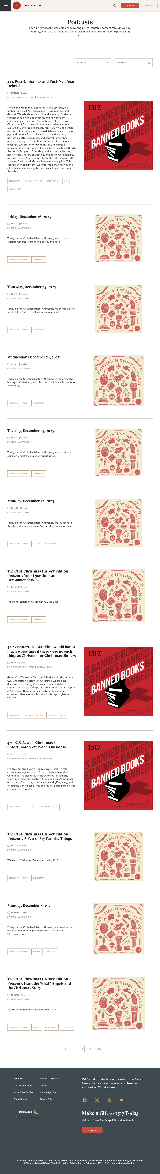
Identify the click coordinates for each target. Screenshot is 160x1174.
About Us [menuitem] (18, 1078)
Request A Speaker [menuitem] (49, 1078)
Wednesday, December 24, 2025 (33, 357)
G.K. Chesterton (56, 715)
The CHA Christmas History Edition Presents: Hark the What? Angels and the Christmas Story (39, 983)
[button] (114, 5)
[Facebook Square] (85, 1100)
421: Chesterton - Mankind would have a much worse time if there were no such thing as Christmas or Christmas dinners (41, 651)
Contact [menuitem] (44, 1085)
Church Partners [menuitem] (21, 1099)
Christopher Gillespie (22, 97)
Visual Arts (15, 189)
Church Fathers (33, 181)
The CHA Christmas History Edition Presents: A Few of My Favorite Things (39, 836)
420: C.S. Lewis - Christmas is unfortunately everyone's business (36, 745)
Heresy (36, 544)
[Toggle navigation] (5, 5)
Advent (37, 951)
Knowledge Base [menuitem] (48, 1092)
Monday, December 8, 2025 (29, 905)
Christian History (18, 259)
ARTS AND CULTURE (34, 715)
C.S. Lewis (30, 807)
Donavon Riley (44, 97)
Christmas (14, 181)
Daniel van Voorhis (20, 228)
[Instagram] (109, 1100)
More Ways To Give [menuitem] (23, 1092)
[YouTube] (121, 1100)
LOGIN (149, 5)
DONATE (130, 5)
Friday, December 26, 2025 (29, 217)
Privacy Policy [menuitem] (47, 1099)
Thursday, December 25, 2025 (31, 287)
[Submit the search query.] (149, 62)
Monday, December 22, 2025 (30, 501)
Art (66, 181)
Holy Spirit (51, 1027)
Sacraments (53, 181)
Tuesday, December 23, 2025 (30, 431)
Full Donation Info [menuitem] (23, 1085)
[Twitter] (97, 1100)
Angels (36, 1027)
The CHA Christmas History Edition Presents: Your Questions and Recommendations (37, 575)
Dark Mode (25, 1111)
